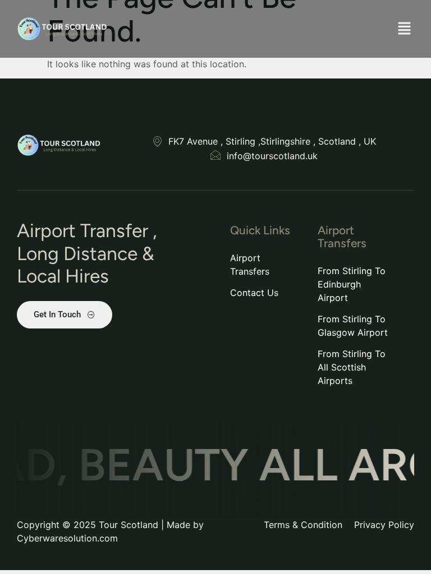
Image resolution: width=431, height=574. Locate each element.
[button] (404, 29)
